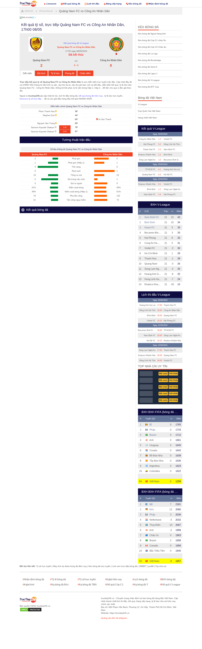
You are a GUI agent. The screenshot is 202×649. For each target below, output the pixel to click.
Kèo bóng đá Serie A (147, 67)
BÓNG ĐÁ (28, 11)
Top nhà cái (160, 566)
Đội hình (41, 73)
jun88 (150, 566)
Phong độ (69, 73)
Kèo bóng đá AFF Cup (148, 87)
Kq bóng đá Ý (140, 584)
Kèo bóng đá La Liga (147, 53)
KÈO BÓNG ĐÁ (148, 27)
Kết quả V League (170, 584)
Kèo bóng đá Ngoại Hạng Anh (152, 33)
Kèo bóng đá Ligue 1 (147, 73)
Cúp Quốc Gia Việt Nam (149, 111)
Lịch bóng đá (139, 579)
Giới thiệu (173, 373)
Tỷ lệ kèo (55, 73)
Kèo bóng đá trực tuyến (99, 566)
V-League (142, 104)
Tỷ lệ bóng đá (58, 579)
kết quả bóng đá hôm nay (91, 96)
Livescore (51, 4)
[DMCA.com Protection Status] (31, 609)
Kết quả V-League (153, 128)
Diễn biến (27, 73)
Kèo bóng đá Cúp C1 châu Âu (152, 40)
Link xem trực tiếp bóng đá (124, 566)
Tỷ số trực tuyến (43, 566)
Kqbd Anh (28, 584)
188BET (143, 566)
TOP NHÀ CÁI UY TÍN (152, 366)
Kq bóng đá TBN (87, 584)
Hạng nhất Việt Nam (147, 117)
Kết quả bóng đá (71, 4)
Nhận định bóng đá (158, 4)
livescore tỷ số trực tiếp (30, 99)
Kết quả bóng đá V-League (76, 43)
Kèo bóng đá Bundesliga (149, 60)
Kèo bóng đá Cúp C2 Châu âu (152, 47)
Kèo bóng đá (135, 4)
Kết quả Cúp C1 (114, 584)
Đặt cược (163, 373)
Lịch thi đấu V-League (156, 294)
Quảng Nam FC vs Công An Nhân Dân (84, 11)
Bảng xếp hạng (114, 4)
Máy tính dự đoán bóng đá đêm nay (70, 566)
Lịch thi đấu (93, 4)
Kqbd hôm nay (113, 579)
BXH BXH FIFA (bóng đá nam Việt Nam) (161, 412)
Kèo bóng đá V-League (149, 80)
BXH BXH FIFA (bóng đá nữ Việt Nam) (161, 491)
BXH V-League (160, 204)
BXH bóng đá (168, 579)
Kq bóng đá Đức (59, 584)
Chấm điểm (85, 73)
